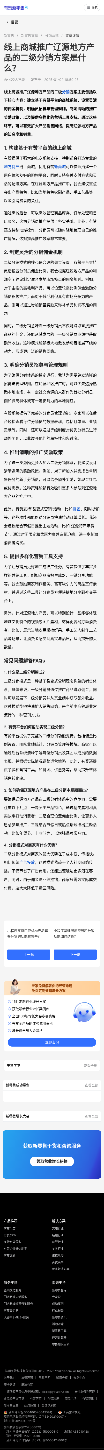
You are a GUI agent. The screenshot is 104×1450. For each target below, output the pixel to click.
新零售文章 (29, 35)
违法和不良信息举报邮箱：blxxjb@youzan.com (38, 1392)
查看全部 (90, 1065)
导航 (94, 7)
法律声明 (27, 1378)
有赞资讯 (88, 1399)
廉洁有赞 (27, 1385)
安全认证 (9, 1385)
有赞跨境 (53, 1399)
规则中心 (79, 1378)
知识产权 (62, 1378)
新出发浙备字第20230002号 (23, 1427)
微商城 (60, 166)
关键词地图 (49, 1406)
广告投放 (27, 862)
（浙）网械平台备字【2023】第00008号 (31, 1431)
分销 (66, 91)
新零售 (9, 35)
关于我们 (9, 1378)
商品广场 (70, 1399)
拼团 (76, 509)
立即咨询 (52, 1042)
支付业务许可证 (84, 1392)
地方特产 (11, 166)
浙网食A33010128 (76, 1431)
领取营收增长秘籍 (52, 1161)
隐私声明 (44, 1378)
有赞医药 (36, 1399)
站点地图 (30, 1406)
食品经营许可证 (14, 1399)
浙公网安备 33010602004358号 (30, 1412)
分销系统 (52, 35)
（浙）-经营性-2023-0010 (22, 1436)
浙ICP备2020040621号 (19, 1421)
